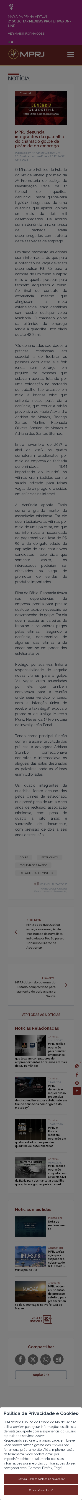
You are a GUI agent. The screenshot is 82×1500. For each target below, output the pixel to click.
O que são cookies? (41, 1490)
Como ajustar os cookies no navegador (41, 1479)
